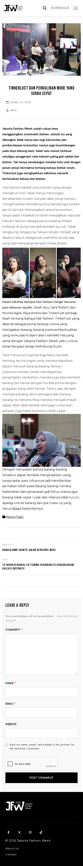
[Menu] (75, 8)
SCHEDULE (60, 8)
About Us (12, 848)
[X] (19, 832)
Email (10, 703)
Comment (13, 629)
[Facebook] (8, 832)
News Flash (15, 517)
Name (10, 683)
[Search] (44, 8)
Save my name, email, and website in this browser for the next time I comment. (42, 746)
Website (11, 724)
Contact (11, 854)
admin (13, 110)
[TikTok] (41, 832)
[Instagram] (30, 832)
